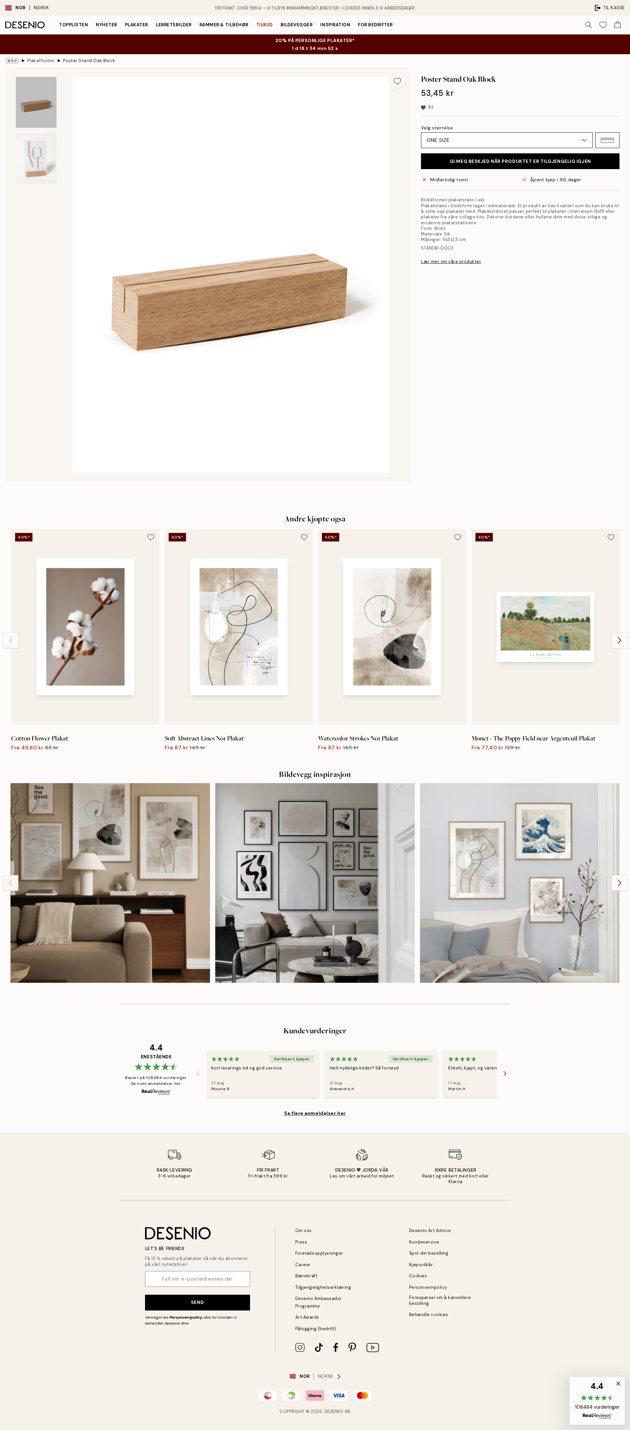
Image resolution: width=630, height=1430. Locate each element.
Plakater (136, 25)
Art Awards (307, 1317)
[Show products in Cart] (617, 25)
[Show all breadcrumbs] (12, 60)
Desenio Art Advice (430, 1230)
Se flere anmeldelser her (315, 1113)
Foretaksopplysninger (319, 1253)
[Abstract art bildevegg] (315, 883)
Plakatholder (41, 60)
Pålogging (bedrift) (315, 1328)
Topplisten (73, 25)
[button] (607, 140)
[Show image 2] (36, 158)
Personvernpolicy (185, 1317)
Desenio (334, 1411)
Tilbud (264, 25)
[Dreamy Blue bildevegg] (520, 883)
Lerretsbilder (174, 25)
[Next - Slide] (619, 640)
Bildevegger (297, 25)
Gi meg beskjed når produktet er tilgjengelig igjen (520, 161)
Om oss (303, 1230)
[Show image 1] (36, 102)
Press (301, 1242)
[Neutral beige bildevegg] (110, 883)
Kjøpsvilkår (421, 1264)
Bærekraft (306, 1276)
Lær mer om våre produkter (451, 261)
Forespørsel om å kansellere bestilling (440, 1300)
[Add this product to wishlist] (397, 80)
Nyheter (106, 25)
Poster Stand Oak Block (89, 60)
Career (303, 1264)
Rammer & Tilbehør (224, 25)
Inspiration (335, 25)
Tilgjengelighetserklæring (323, 1287)
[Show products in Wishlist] (603, 25)
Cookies (418, 1276)
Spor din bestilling (429, 1253)
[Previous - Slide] (10, 640)
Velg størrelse (437, 128)
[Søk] (588, 25)
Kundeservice (424, 1242)
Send (197, 1302)
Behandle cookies (428, 1314)
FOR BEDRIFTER (375, 25)
